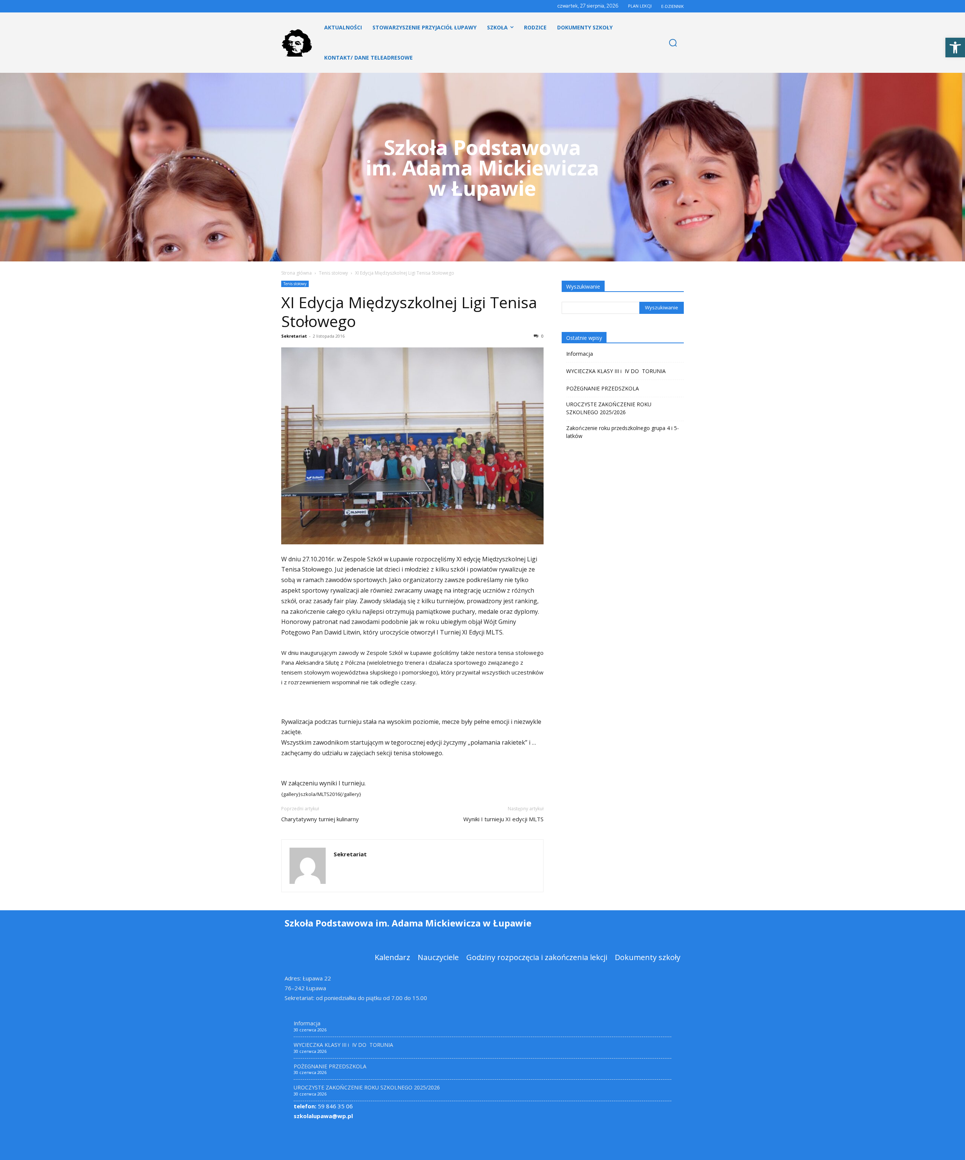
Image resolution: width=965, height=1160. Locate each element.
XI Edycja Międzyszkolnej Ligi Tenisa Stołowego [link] (409, 312)
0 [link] (542, 336)
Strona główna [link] (296, 273)
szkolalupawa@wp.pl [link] (323, 1116)
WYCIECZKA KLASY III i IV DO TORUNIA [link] (616, 371)
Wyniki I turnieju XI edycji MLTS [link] (503, 819)
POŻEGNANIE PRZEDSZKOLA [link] (602, 388)
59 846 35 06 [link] (323, 1106)
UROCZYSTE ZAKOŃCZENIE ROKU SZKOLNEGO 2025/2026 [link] (608, 408)
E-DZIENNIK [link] (672, 6)
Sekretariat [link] (294, 336)
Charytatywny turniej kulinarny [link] (320, 819)
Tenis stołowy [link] (333, 273)
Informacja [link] (579, 353)
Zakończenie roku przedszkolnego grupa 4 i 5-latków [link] (622, 431)
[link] (955, 47)
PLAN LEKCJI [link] (640, 6)
